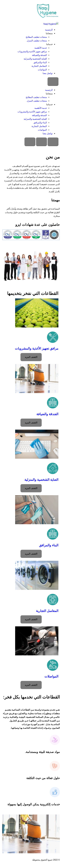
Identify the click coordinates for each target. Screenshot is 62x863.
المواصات (42, 69)
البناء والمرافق (40, 62)
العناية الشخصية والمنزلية (35, 58)
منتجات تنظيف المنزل (37, 40)
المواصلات (51, 676)
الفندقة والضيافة (39, 55)
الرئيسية (49, 29)
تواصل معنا (48, 73)
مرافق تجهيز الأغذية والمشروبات (32, 51)
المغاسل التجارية (39, 66)
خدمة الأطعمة (40, 48)
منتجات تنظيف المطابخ (36, 37)
